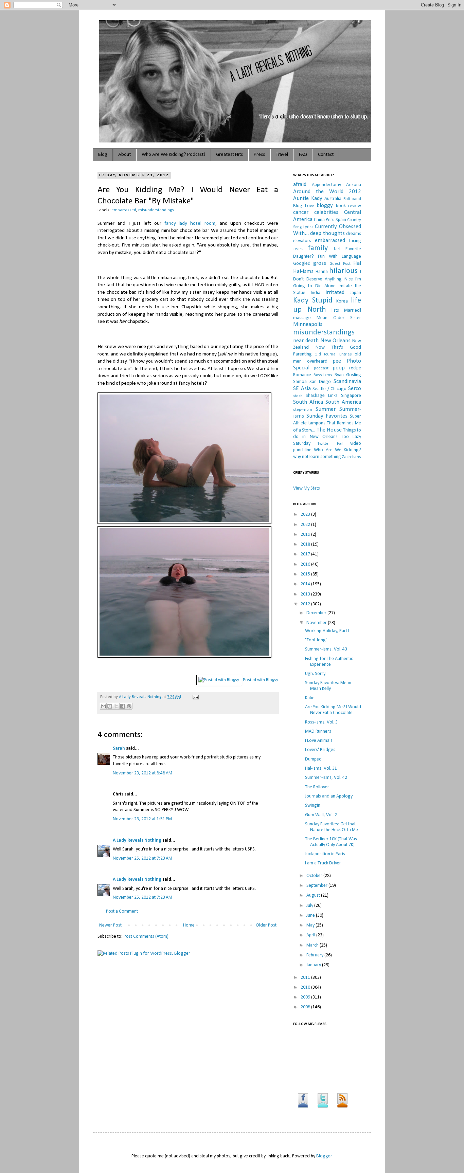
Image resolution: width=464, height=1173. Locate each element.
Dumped (313, 759)
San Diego (320, 381)
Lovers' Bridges (320, 749)
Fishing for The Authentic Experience (329, 661)
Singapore (351, 395)
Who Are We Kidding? (337, 450)
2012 (306, 604)
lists (335, 310)
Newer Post (110, 925)
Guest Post (340, 264)
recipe (355, 368)
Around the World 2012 (327, 192)
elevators (302, 240)
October (314, 875)
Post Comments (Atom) (146, 936)
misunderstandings (156, 210)
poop (339, 368)
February (315, 955)
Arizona (353, 184)
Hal (357, 263)
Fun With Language (339, 256)
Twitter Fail (330, 444)
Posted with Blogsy (260, 680)
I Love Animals (319, 740)
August (313, 895)
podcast (321, 368)
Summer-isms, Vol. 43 (326, 649)
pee (337, 361)
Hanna (322, 271)
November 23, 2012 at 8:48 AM (142, 773)
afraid (299, 184)
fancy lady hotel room (189, 223)
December (316, 613)
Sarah (119, 748)
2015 (306, 574)
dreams (353, 233)
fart (337, 249)
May (311, 925)
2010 (306, 987)
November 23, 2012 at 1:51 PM (142, 819)
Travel (282, 154)
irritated (334, 292)
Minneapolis (307, 324)
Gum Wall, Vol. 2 (321, 815)
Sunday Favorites (326, 416)
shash (297, 396)
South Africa (308, 402)
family (318, 248)
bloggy (325, 205)
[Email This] (103, 706)
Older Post (266, 925)
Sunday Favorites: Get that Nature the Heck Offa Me (331, 827)
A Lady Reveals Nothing (140, 697)
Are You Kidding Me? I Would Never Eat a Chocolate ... (333, 709)
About (124, 154)
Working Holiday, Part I (327, 631)
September (317, 885)
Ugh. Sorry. (315, 673)
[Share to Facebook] (122, 706)
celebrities (326, 212)
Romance (302, 375)
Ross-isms (323, 375)
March (313, 945)
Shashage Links (322, 395)
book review (348, 205)
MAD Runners (318, 731)
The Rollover (317, 787)
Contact (326, 154)
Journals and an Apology (329, 796)
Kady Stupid (313, 301)
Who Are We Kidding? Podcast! (173, 154)
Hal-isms (303, 271)
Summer (326, 409)
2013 (306, 594)
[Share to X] (116, 706)
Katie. (310, 697)
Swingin (312, 805)
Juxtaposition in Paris (325, 854)
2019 (306, 534)
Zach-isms (351, 457)
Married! (352, 310)
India (315, 292)
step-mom (302, 410)
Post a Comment (122, 911)
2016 (306, 564)
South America (343, 402)
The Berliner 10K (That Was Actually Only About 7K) (331, 842)
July (310, 905)
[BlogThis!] (109, 706)
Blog (102, 154)
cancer (300, 212)
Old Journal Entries (333, 354)
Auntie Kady (307, 198)
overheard (317, 361)
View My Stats (306, 488)
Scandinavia (347, 381)
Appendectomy (326, 184)
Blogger (324, 1156)
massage (302, 317)
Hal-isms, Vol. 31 (321, 768)
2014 (306, 584)
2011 (306, 977)
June (311, 915)
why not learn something (317, 456)
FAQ (303, 154)
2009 (306, 997)
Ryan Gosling (348, 375)
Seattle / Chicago (329, 388)
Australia (332, 198)
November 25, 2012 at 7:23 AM (142, 858)
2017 (306, 554)
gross (319, 263)
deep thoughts (327, 233)
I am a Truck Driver (323, 863)
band (356, 199)
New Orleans (335, 341)
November (317, 622)
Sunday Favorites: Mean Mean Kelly (328, 685)
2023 (306, 514)
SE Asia (302, 388)
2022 (306, 524)
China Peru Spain (330, 219)
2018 (306, 544)
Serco (354, 388)
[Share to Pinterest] (129, 706)
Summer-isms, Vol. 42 (326, 777)
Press (259, 154)
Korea (342, 301)
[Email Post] (195, 697)
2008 (306, 1007)
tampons (316, 423)
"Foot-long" (316, 640)
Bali (346, 199)
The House (329, 430)
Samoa (300, 381)
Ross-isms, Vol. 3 (321, 722)
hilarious (343, 271)
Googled (301, 263)
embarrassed (123, 210)
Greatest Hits (229, 154)
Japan (355, 292)
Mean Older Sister (339, 317)
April (311, 935)
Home (189, 925)
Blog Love (303, 205)
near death (306, 341)
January (314, 965)
